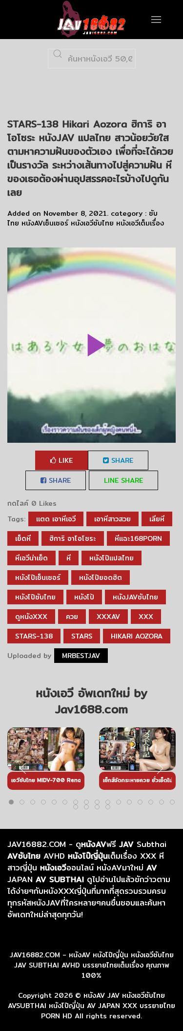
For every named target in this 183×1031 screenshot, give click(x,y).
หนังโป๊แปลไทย (111, 558)
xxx (146, 616)
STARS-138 (34, 636)
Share (121, 460)
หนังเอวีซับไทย (92, 223)
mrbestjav (81, 655)
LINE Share (123, 480)
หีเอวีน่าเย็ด (31, 558)
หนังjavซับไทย (135, 597)
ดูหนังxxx (31, 616)
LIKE (64, 460)
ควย (72, 616)
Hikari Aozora (137, 636)
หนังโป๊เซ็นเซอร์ (38, 577)
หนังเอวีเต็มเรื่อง (140, 223)
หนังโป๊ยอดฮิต (100, 577)
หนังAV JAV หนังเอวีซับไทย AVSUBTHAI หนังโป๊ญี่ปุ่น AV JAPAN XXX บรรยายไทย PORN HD (91, 1005)
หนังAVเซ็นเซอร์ (44, 223)
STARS (81, 636)
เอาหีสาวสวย (112, 519)
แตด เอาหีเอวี (56, 519)
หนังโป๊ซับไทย (35, 597)
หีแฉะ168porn (138, 538)
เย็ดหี (23, 538)
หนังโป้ (84, 597)
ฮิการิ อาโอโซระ (72, 538)
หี (68, 558)
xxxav (108, 616)
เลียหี (156, 519)
